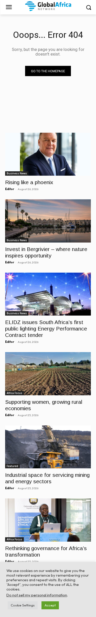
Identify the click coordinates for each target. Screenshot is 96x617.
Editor (9, 189)
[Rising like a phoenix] (48, 154)
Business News (17, 173)
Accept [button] (50, 605)
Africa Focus (14, 393)
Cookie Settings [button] (23, 605)
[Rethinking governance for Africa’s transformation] (48, 520)
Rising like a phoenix (29, 182)
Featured (12, 466)
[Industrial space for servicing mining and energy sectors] (48, 447)
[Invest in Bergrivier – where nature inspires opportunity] (48, 221)
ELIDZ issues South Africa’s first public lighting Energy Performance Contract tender (46, 328)
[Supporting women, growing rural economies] (48, 373)
